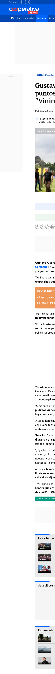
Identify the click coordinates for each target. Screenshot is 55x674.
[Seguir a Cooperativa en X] (25, 2)
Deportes (41, 18)
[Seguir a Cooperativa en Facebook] (21, 2)
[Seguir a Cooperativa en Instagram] (29, 2)
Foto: (39, 131)
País (19, 18)
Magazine (29, 18)
